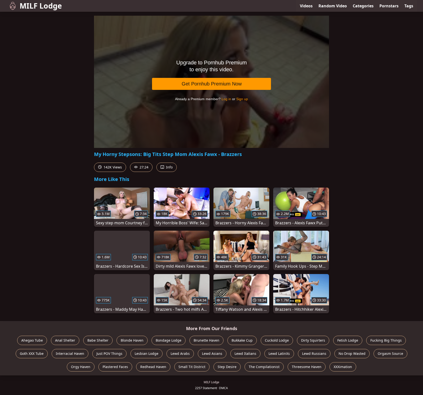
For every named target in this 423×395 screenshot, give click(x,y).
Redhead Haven (153, 366)
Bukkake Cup (242, 340)
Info (169, 167)
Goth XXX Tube (32, 353)
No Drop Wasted (352, 353)
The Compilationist (264, 366)
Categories (363, 6)
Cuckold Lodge (277, 340)
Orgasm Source (390, 353)
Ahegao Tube (32, 340)
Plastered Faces (115, 366)
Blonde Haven (132, 340)
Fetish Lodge (347, 340)
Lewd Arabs (180, 353)
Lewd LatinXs (279, 353)
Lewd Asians (212, 353)
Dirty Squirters (313, 340)
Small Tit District (191, 366)
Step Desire (227, 366)
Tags (408, 6)
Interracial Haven (70, 353)
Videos (306, 6)
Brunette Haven (206, 340)
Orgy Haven (80, 366)
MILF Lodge (41, 6)
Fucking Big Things (386, 340)
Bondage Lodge (168, 340)
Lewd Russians (314, 353)
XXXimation (343, 366)
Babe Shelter (97, 340)
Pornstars (389, 6)
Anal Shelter (65, 340)
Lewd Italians (245, 353)
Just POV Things (109, 353)
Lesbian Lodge (146, 353)
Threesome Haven (306, 366)
